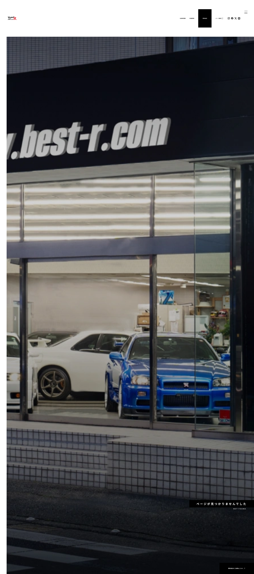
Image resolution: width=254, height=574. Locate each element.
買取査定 (205, 18)
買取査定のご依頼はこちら (235, 568)
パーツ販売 (218, 18)
